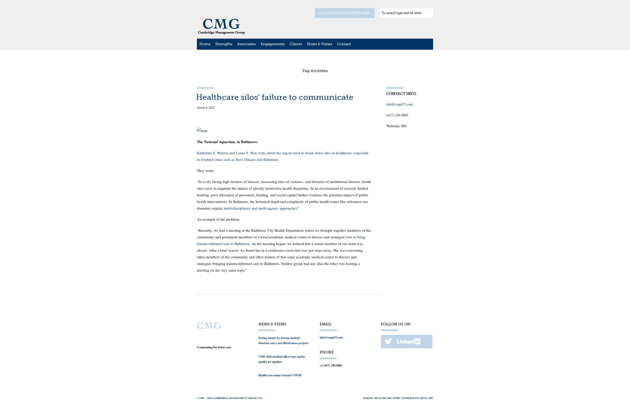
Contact (344, 44)
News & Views (319, 44)
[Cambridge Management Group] (221, 32)
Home (204, 44)
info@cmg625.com (399, 104)
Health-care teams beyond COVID (279, 375)
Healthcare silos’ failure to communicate (274, 97)
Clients (296, 44)
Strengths (223, 44)
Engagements (273, 44)
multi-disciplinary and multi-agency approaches (260, 208)
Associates (246, 44)
